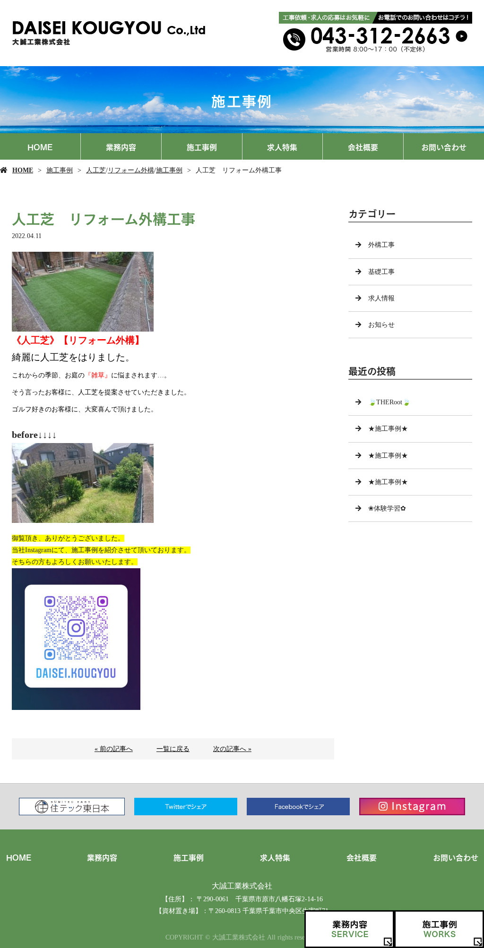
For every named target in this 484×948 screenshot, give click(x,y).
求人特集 (282, 146)
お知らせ (381, 324)
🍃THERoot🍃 (389, 402)
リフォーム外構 (131, 170)
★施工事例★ (388, 428)
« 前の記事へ (114, 748)
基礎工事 (381, 271)
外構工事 (381, 244)
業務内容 (121, 146)
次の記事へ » (232, 748)
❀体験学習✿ (387, 508)
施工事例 (202, 146)
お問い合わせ (444, 146)
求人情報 (381, 298)
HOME (39, 146)
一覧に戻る (173, 748)
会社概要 (363, 146)
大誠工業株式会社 (242, 886)
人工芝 (96, 170)
